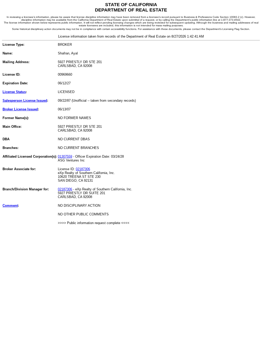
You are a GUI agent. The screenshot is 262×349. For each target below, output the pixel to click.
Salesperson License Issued (25, 100)
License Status (14, 92)
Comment (10, 205)
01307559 (65, 156)
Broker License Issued (20, 109)
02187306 (83, 169)
